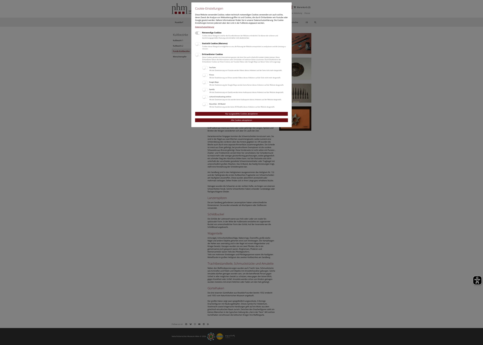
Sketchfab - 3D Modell (217, 104)
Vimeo (211, 75)
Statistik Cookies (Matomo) (215, 43)
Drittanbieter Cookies (212, 54)
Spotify (212, 89)
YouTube (212, 67)
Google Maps (214, 82)
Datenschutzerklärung (204, 27)
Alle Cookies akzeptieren (241, 120)
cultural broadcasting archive (220, 97)
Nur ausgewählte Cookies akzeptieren (241, 113)
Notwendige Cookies (211, 32)
